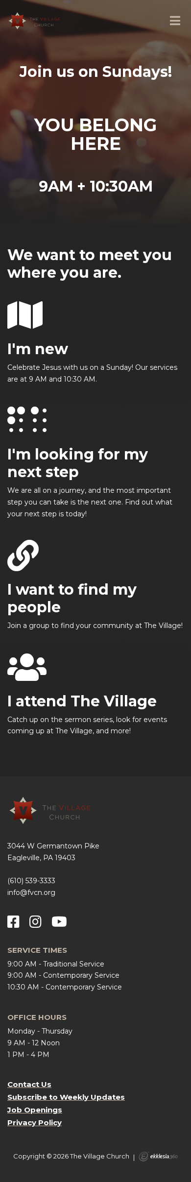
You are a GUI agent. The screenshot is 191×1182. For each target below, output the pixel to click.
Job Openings (34, 1109)
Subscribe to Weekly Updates (66, 1097)
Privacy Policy (34, 1122)
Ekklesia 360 (158, 1156)
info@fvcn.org (31, 892)
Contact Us (29, 1084)
